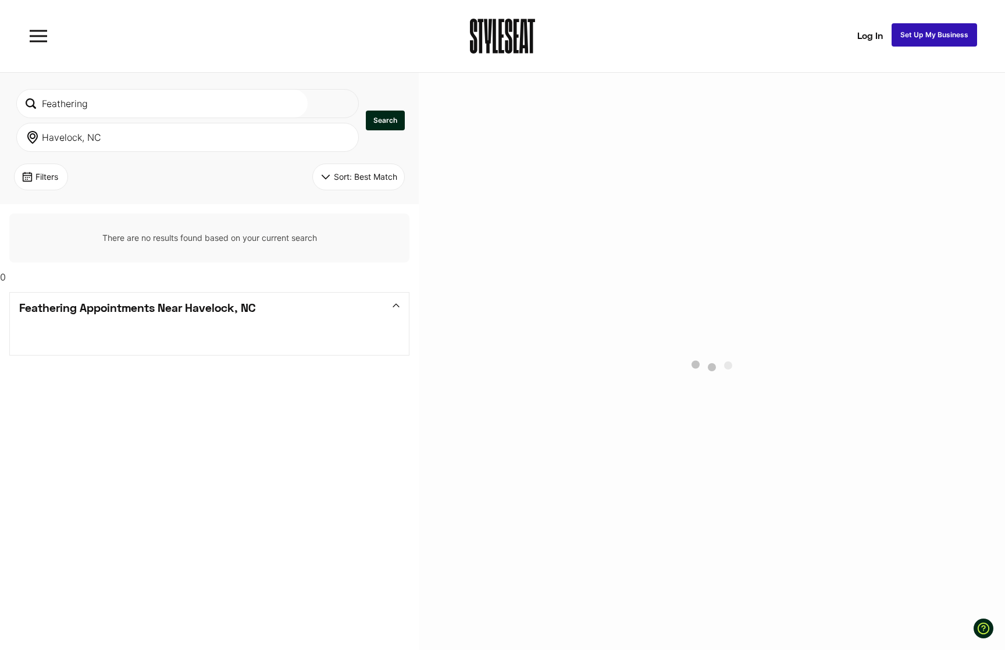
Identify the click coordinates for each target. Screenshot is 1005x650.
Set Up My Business (934, 34)
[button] (385, 120)
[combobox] (162, 103)
